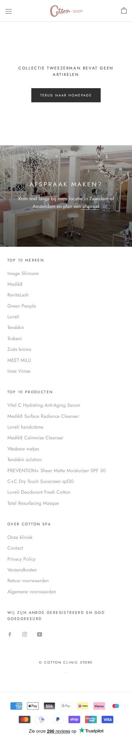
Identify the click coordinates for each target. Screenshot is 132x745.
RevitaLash (18, 294)
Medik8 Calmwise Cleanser (35, 437)
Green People (21, 305)
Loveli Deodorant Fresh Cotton (38, 492)
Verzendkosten (22, 569)
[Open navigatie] (9, 10)
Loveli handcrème (25, 426)
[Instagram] (24, 634)
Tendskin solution (24, 459)
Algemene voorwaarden (31, 591)
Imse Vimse (18, 370)
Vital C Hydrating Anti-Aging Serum (43, 405)
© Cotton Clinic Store (66, 662)
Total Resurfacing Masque (33, 503)
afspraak (90, 206)
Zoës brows (19, 349)
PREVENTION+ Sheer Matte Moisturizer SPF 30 (56, 470)
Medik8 (15, 284)
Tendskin (15, 327)
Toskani (14, 338)
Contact (15, 547)
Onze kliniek (20, 537)
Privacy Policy (21, 559)
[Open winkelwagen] (123, 11)
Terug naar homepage (66, 95)
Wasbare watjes (23, 448)
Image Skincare (23, 273)
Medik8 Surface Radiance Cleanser (43, 416)
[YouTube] (39, 634)
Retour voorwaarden (28, 580)
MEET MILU (19, 360)
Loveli (13, 316)
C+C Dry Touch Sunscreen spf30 (40, 481)
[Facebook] (9, 634)
